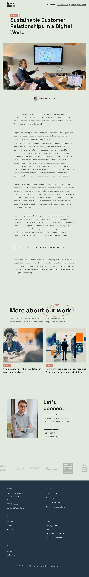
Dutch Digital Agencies (55, 537)
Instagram (11, 555)
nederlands (54, 566)
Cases (9, 526)
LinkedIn (10, 551)
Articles (10, 522)
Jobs (48, 529)
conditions (44, 566)
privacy (36, 566)
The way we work (52, 526)
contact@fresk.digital (78, 5)
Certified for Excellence (55, 533)
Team (48, 522)
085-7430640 (62, 5)
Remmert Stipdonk (48, 98)
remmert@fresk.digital (52, 436)
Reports (10, 529)
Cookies (29, 566)
